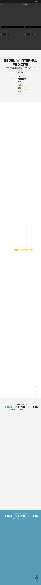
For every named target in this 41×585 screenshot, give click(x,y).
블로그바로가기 (26, 4)
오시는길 (37, 1)
